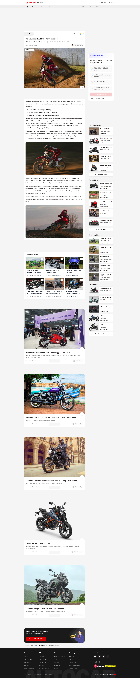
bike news (34, 645)
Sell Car (56, 668)
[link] (94, 131)
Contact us (57, 665)
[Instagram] (99, 656)
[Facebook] (103, 656)
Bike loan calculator (44, 668)
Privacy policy (72, 662)
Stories (92, 6)
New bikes (41, 656)
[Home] (27, 7)
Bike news (41, 665)
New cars (26, 656)
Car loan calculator (29, 668)
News (50, 6)
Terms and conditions (75, 665)
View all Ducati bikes (100, 229)
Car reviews (27, 662)
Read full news (53, 361)
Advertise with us (73, 668)
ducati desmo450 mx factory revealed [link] (49, 645)
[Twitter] (107, 656)
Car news (26, 665)
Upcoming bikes (43, 659)
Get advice (98, 6)
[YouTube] (95, 656)
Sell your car (85, 6)
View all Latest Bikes (100, 334)
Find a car (33, 6)
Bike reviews (42, 662)
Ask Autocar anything (59, 656)
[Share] (82, 87)
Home (27, 645)
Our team (71, 659)
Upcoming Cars (28, 659)
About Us (71, 656)
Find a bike (42, 6)
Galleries (75, 6)
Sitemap (56, 662)
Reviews (58, 6)
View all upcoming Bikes (100, 174)
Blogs (55, 659)
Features (67, 6)
